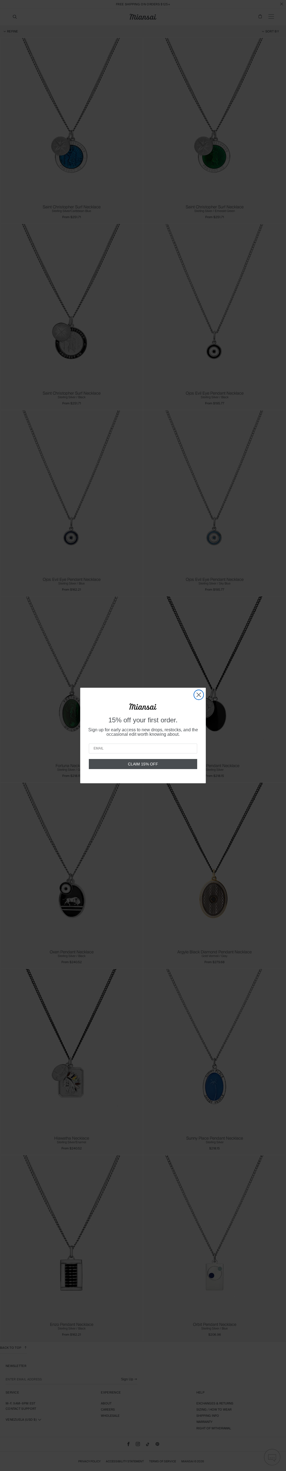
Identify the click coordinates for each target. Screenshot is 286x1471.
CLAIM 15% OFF (143, 764)
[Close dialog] (199, 695)
